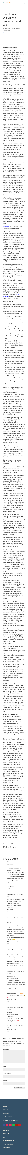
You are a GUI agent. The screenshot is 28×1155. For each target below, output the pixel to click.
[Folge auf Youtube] (16, 1125)
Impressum (6, 1133)
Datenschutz (6, 1147)
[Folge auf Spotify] (13, 1125)
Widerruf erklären (8, 1144)
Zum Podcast (20, 993)
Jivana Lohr (8, 28)
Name (4, 1066)
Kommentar (6, 1049)
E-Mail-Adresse (7, 1073)
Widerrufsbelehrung (8, 1140)
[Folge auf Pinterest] (19, 1125)
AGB (4, 1137)
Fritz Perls (6, 227)
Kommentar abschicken (19, 1087)
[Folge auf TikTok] (10, 1125)
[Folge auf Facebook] (4, 1125)
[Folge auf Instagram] (7, 1125)
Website (5, 1080)
